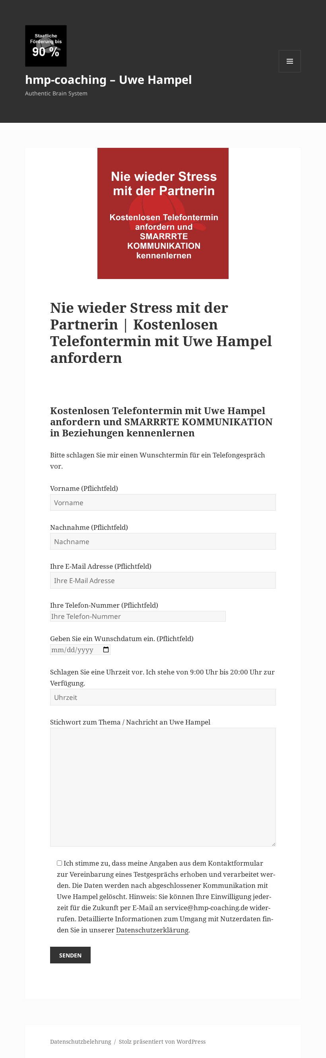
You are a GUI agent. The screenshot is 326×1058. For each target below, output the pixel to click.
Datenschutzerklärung (152, 929)
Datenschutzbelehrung (80, 1041)
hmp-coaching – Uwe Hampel (108, 79)
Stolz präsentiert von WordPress (162, 1041)
